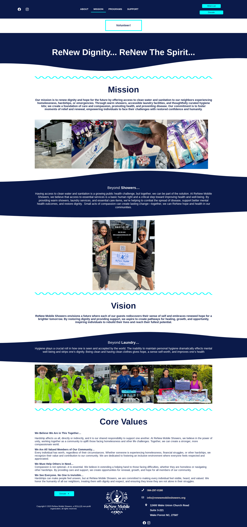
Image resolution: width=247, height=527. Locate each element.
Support (132, 9)
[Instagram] (27, 9)
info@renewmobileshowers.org (166, 497)
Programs (115, 9)
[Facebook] (19, 9)
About (84, 9)
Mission (98, 9)
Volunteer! (123, 25)
